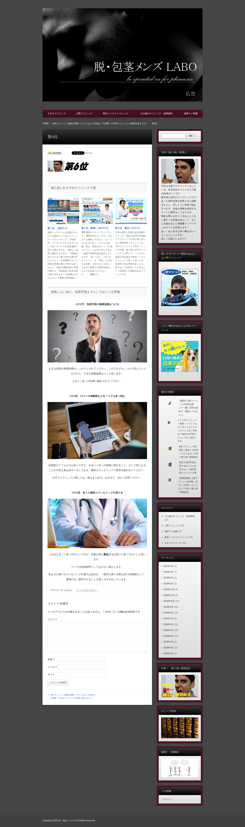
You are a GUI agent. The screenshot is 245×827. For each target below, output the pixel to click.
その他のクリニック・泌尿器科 (156, 113)
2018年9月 (168, 607)
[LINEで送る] (55, 153)
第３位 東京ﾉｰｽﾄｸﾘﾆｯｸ (127, 228)
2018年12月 (169, 589)
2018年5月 (168, 630)
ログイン (167, 799)
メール (52, 667)
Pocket (88, 153)
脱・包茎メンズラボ (67, 820)
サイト (51, 674)
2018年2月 (168, 647)
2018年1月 (168, 653)
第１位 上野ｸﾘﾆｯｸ (57, 228)
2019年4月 (168, 572)
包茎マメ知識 (191, 113)
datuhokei (68, 590)
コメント (53, 619)
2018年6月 (168, 624)
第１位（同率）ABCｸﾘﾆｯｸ (94, 228)
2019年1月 (168, 583)
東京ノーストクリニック (115, 113)
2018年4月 (168, 636)
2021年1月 (168, 566)
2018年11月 (169, 595)
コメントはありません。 (87, 590)
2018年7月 (168, 618)
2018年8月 (168, 612)
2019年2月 (168, 578)
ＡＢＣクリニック (57, 113)
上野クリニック (84, 113)
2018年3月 (168, 642)
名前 (51, 659)
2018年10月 (169, 601)
